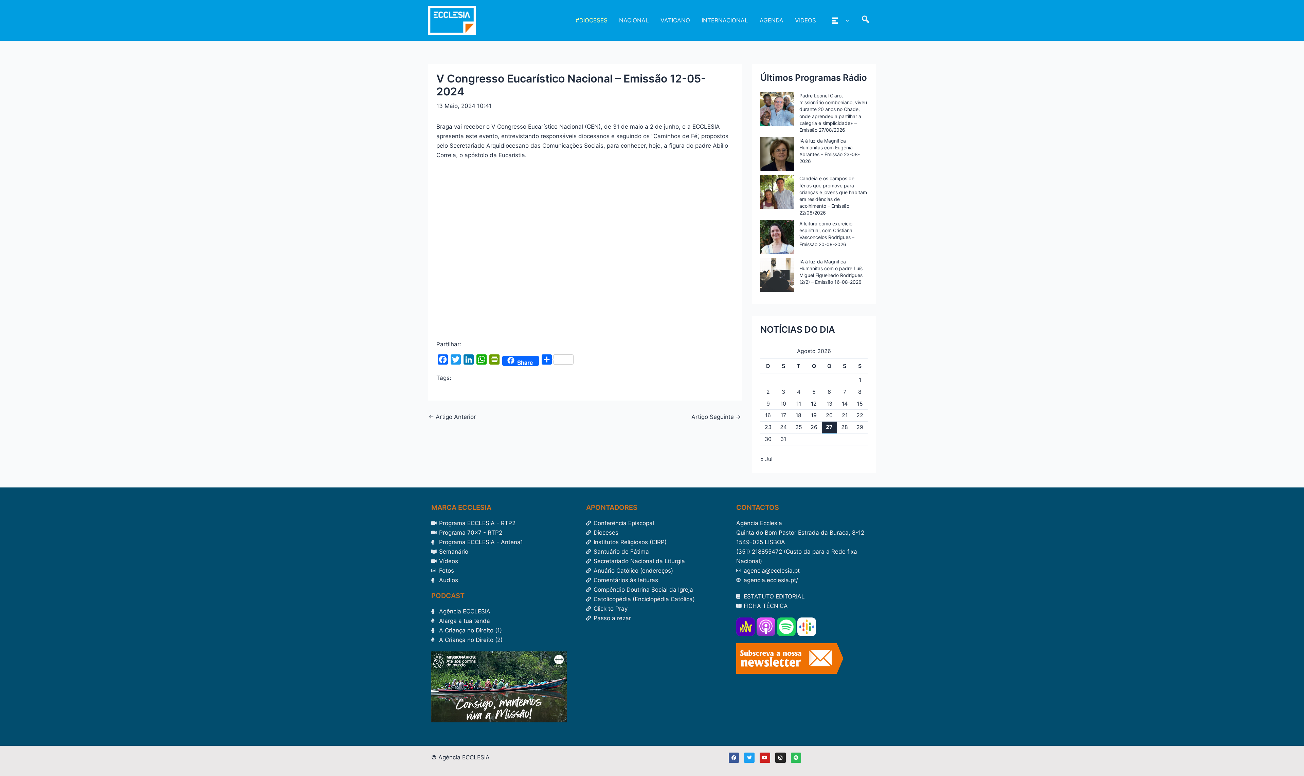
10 (783, 403)
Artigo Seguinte (716, 417)
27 (829, 427)
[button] (845, 20)
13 (829, 403)
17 (783, 415)
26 (814, 427)
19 (814, 415)
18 (798, 415)
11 (798, 403)
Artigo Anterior (452, 417)
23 (768, 427)
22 (859, 415)
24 (783, 427)
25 (798, 427)
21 (845, 415)
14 (845, 403)
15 (860, 403)
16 (768, 415)
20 (829, 415)
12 (814, 403)
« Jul (766, 459)
